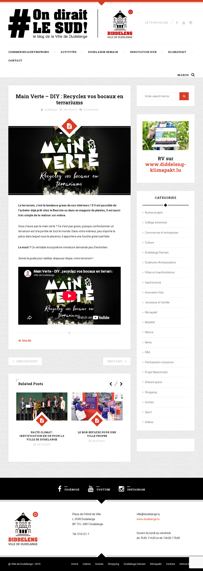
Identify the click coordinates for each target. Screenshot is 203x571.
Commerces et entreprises (161, 232)
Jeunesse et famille (157, 302)
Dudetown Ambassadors (160, 262)
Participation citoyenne (159, 362)
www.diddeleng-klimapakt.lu (165, 167)
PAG (147, 352)
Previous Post (27, 361)
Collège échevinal (156, 222)
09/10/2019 (70, 109)
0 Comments (91, 109)
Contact (15, 60)
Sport (148, 412)
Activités (68, 52)
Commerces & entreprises (28, 52)
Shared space (153, 382)
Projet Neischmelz (156, 372)
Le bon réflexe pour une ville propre (97, 434)
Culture (149, 242)
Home (74, 563)
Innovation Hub (143, 52)
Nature (149, 332)
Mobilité (150, 322)
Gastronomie (153, 282)
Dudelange (51, 109)
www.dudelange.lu (148, 519)
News (148, 342)
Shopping (151, 392)
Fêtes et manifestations (160, 272)
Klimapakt (177, 52)
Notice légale (187, 563)
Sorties (149, 402)
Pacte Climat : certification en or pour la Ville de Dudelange (41, 435)
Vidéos (149, 422)
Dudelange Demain (103, 52)
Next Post (115, 361)
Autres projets (154, 212)
